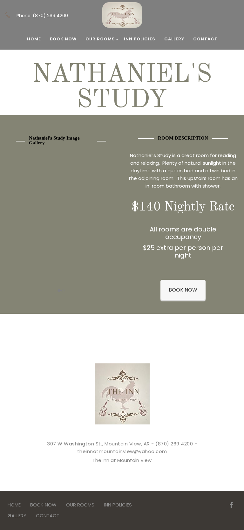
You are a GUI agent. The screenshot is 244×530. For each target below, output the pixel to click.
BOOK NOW (63, 39)
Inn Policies (139, 39)
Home (34, 39)
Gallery (174, 39)
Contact (205, 39)
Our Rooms (100, 39)
